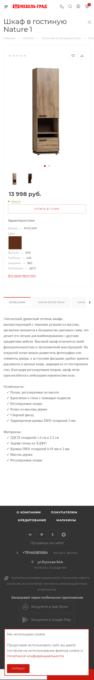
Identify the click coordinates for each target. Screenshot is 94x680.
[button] (45, 165)
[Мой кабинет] (78, 7)
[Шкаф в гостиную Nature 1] (47, 114)
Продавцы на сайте (47, 543)
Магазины (66, 520)
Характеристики (51, 302)
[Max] (63, 534)
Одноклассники (52, 534)
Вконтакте (30, 534)
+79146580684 (35, 552)
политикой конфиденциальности (35, 656)
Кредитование (32, 520)
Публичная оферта (76, 578)
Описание (17, 302)
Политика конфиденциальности (36, 578)
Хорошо (18, 668)
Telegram (41, 534)
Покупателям (64, 512)
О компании (29, 512)
